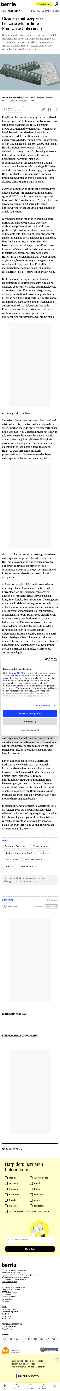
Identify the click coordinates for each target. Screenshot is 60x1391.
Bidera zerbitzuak (9, 1327)
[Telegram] (10, 1339)
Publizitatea (6, 1294)
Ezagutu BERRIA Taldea (11, 1290)
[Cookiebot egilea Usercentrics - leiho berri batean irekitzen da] (44, 659)
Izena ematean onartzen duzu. (29, 1211)
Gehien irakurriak (14, 1013)
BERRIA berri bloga (9, 1292)
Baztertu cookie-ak (30, 730)
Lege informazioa (8, 1309)
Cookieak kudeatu (42, 705)
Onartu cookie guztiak (30, 713)
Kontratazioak (7, 1299)
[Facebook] (23, 1339)
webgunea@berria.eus (20, 1277)
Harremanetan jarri (9, 1282)
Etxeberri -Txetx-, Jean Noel (18, 853)
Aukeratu (28, 722)
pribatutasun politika (29, 1211)
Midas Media (7, 1329)
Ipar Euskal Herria (33, 859)
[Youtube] (35, 1339)
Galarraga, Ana (40, 846)
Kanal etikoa (6, 1318)
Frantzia (43, 853)
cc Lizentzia (6, 1316)
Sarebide (5, 1301)
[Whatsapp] (4, 1339)
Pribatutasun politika (10, 1312)
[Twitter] (17, 1339)
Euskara (46, 11)
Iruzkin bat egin (13, 906)
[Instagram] (29, 1339)
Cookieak (5, 1314)
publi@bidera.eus (19, 1279)
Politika (35, 11)
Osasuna (9, 866)
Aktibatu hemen (25, 881)
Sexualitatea (27, 866)
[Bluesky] (53, 1339)
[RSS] (41, 1339)
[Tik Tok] (47, 1339)
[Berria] (9, 1266)
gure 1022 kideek (20, 673)
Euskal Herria (11, 859)
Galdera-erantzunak (9, 1297)
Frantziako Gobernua (15, 846)
